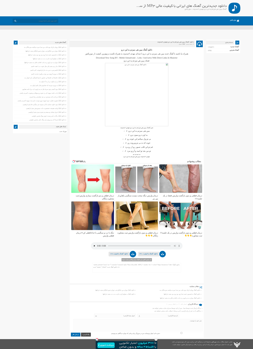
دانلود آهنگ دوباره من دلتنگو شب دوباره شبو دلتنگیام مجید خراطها (115, 290)
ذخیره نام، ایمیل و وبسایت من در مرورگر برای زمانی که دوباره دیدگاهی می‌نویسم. (135, 333)
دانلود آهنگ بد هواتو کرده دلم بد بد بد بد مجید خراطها (119, 294)
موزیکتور (233, 20)
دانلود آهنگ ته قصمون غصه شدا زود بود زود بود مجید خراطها (182, 294)
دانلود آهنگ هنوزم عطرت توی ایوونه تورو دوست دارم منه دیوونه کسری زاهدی (41, 100)
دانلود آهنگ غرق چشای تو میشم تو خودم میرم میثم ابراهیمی (46, 112)
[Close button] (156, 339)
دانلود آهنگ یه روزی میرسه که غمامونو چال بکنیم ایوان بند (47, 85)
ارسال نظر (75, 334)
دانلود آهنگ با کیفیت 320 (149, 254)
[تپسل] (97, 339)
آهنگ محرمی (234, 50)
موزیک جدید (63, 131)
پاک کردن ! (85, 334)
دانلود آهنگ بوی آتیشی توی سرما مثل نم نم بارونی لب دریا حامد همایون (43, 89)
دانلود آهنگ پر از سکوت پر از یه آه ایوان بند (52, 81)
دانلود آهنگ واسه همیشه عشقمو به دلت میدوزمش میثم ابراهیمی (45, 108)
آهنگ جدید (182, 44)
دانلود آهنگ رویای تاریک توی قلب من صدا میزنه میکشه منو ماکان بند (180, 290)
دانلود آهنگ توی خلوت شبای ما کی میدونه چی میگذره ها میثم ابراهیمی (44, 104)
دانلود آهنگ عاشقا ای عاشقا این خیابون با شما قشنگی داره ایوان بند (44, 78)
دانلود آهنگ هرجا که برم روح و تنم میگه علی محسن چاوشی (47, 120)
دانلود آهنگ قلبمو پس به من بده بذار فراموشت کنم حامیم (47, 70)
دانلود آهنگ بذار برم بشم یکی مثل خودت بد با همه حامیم (48, 66)
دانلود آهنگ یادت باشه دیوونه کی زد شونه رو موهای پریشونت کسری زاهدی (42, 93)
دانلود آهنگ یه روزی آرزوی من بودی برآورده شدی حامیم (48, 74)
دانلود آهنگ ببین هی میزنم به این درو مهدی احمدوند (175, 42)
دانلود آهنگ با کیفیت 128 (119, 254)
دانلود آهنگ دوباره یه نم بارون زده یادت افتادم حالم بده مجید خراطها (180, 298)
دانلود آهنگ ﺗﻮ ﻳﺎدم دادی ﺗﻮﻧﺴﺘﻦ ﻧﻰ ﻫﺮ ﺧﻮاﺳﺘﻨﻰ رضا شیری (47, 97)
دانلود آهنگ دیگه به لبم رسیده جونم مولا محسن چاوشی (48, 116)
